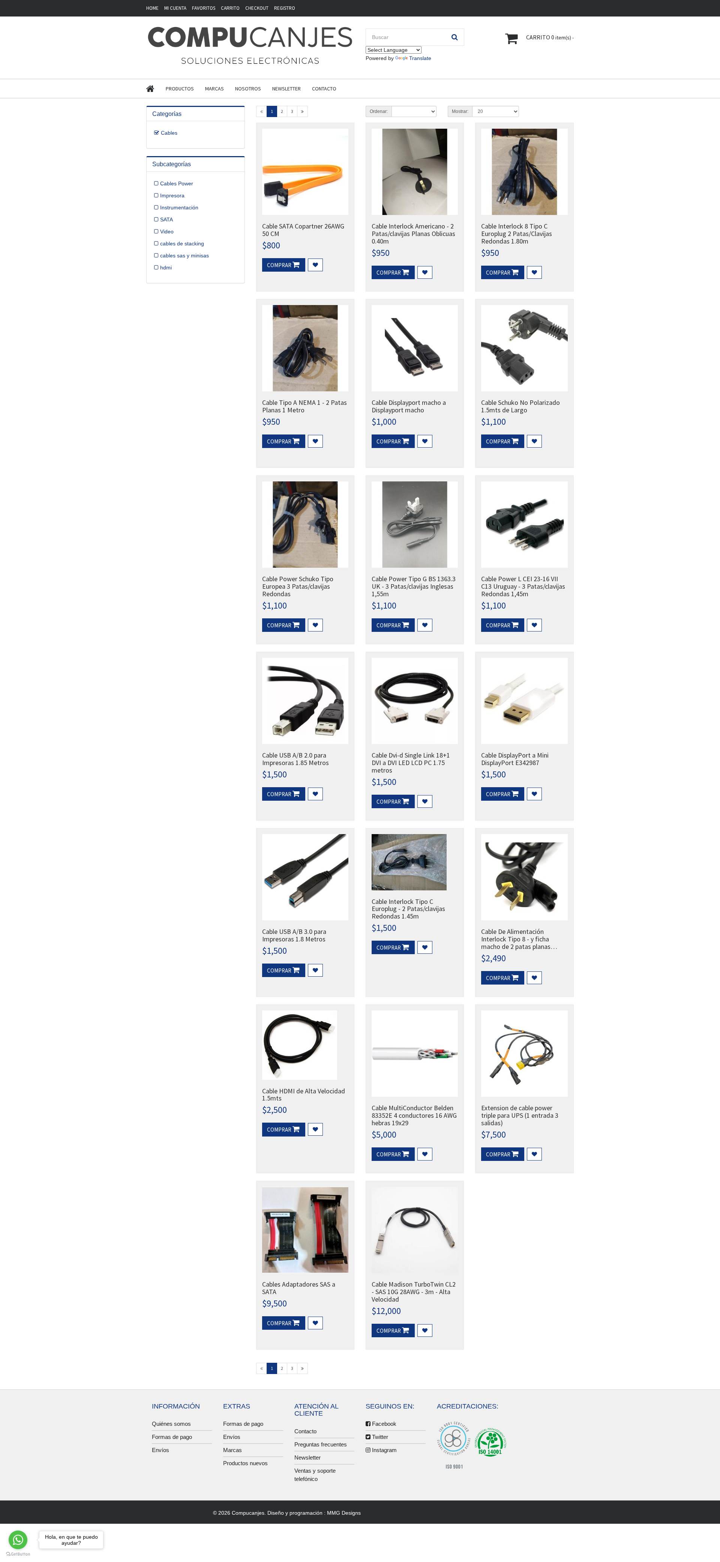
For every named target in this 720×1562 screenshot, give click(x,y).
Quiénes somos (171, 1424)
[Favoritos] (315, 265)
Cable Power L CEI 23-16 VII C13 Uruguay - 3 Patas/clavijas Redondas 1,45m (523, 586)
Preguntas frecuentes (320, 1444)
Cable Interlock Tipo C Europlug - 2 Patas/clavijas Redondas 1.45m (408, 909)
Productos (180, 88)
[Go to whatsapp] (18, 1539)
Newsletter (286, 88)
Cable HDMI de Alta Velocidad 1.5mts (303, 1095)
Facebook (383, 1424)
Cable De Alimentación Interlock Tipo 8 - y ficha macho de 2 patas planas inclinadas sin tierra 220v (515, 942)
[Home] (156, 88)
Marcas (214, 88)
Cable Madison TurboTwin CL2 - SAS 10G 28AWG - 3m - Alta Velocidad (414, 1291)
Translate (420, 58)
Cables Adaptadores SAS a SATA (298, 1288)
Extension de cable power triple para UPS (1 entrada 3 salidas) (519, 1115)
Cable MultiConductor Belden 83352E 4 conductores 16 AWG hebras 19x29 (414, 1115)
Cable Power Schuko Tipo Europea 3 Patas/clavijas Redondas (297, 586)
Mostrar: (460, 111)
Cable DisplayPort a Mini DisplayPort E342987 (515, 759)
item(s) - (550, 37)
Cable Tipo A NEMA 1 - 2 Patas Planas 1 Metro (304, 406)
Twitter (379, 1437)
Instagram (383, 1450)
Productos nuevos (245, 1463)
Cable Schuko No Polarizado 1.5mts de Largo (520, 406)
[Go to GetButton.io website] (18, 1554)
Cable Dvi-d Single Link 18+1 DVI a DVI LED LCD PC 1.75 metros (411, 762)
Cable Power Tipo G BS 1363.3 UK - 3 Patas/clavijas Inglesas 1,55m (414, 586)
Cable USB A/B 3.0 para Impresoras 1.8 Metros (294, 935)
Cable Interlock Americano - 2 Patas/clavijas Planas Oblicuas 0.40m (413, 233)
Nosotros (248, 88)
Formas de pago (172, 1437)
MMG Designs (344, 1513)
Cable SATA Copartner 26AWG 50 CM (303, 230)
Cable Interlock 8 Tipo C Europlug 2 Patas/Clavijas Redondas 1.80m (516, 233)
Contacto (324, 88)
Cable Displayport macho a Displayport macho (409, 406)
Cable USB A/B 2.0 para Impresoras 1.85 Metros (295, 759)
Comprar (279, 265)
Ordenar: (379, 111)
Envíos (160, 1450)
